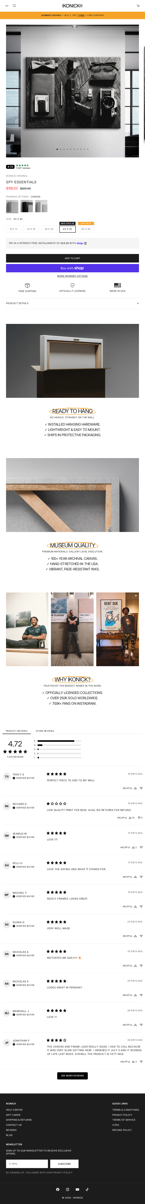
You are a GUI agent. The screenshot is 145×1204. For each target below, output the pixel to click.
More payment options (72, 276)
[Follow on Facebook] (58, 1189)
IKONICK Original (17, 175)
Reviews (11, 1130)
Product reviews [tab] (16, 731)
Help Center (14, 1109)
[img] (23, 777)
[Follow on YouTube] (77, 1189)
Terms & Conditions (125, 1109)
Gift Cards (13, 1114)
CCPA (115, 1124)
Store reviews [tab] (45, 731)
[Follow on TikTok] (87, 1189)
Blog (9, 1135)
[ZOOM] (130, 148)
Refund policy (122, 1130)
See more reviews (72, 1075)
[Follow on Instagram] (67, 1189)
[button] (57, 741)
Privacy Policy (122, 1114)
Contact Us (14, 1124)
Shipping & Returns (19, 1119)
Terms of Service (123, 1119)
